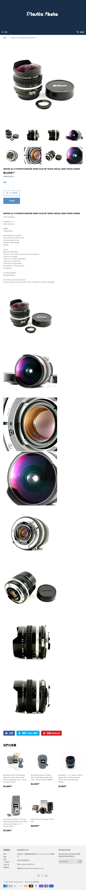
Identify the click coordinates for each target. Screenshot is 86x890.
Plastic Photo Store (16, 882)
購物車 (82, 32)
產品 (4, 859)
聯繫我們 (6, 867)
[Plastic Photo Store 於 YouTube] (46, 876)
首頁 (4, 38)
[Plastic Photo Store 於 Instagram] (42, 876)
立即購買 (12, 201)
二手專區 (6, 862)
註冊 (79, 861)
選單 (5, 32)
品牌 (4, 857)
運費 (12, 176)
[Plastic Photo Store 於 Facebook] (38, 876)
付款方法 (6, 865)
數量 (4, 182)
